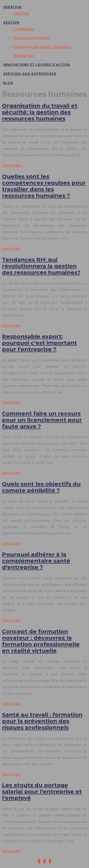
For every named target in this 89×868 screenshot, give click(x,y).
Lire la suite (11, 165)
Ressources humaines (31, 38)
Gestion (11, 22)
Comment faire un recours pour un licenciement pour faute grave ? (42, 420)
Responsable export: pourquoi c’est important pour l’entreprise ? (39, 343)
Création (12, 7)
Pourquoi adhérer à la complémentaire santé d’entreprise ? (36, 561)
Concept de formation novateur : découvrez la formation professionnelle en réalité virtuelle (41, 641)
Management (23, 55)
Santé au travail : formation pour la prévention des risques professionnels (42, 721)
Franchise (21, 13)
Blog (8, 83)
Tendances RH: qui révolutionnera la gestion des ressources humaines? (41, 266)
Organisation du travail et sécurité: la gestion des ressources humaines (39, 112)
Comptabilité (23, 29)
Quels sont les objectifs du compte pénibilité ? (41, 487)
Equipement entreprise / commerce (42, 47)
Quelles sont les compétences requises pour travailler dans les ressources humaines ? (44, 186)
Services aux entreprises (30, 74)
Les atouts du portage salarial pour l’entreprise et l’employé (42, 791)
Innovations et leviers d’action (36, 64)
